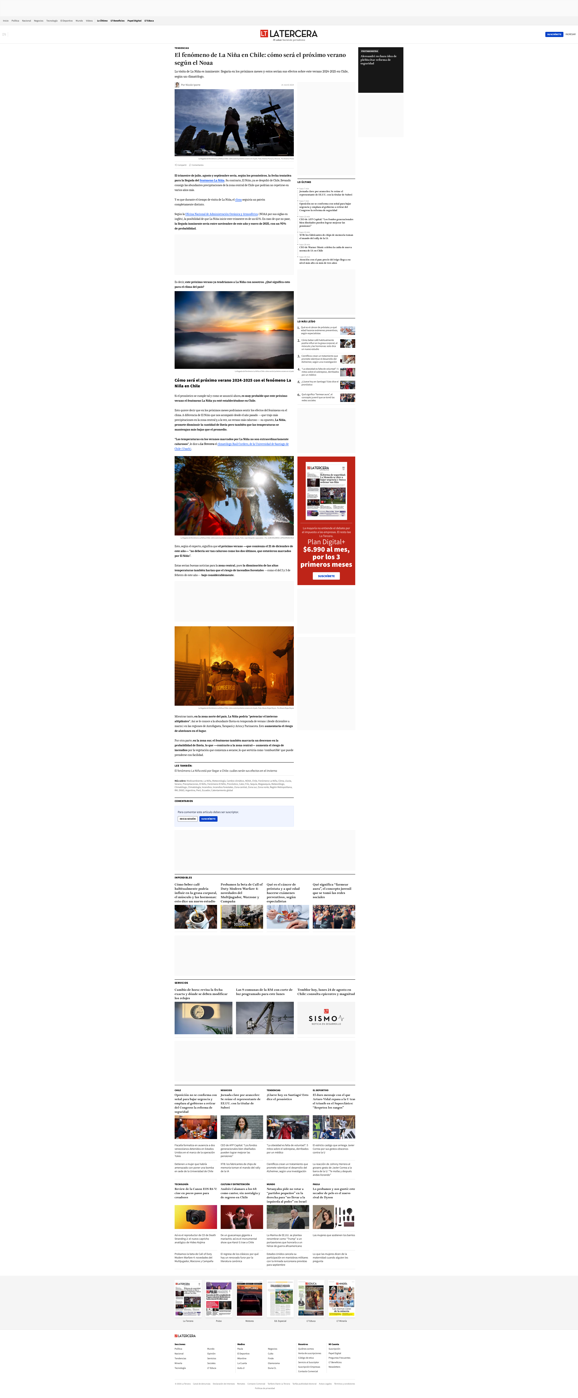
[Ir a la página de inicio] (289, 34)
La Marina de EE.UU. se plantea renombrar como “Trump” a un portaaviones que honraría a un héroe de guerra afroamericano (284, 1240)
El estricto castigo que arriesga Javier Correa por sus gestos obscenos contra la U (333, 1148)
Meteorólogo (277, 784)
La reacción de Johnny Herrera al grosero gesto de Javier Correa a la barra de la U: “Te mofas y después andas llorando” (332, 1169)
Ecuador (206, 790)
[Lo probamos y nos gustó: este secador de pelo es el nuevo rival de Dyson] (334, 1217)
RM (176, 790)
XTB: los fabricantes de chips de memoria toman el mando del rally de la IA (326, 237)
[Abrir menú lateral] (5, 34)
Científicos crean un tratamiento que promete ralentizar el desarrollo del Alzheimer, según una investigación (319, 358)
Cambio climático (235, 780)
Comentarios (198, 165)
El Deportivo (67, 20)
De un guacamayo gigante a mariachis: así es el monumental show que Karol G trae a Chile (239, 1238)
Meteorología (219, 780)
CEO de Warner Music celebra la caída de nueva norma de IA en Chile (325, 249)
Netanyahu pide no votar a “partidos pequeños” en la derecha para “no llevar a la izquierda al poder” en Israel (287, 1195)
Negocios (38, 20)
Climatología (194, 787)
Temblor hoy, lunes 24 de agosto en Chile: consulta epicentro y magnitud (326, 992)
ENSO (181, 790)
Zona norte (263, 787)
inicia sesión (188, 818)
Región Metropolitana (281, 787)
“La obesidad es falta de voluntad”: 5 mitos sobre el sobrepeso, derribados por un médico (320, 371)
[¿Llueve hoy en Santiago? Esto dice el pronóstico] (347, 385)
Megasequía (264, 784)
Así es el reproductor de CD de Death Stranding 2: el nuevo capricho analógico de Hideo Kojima (195, 1238)
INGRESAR (571, 34)
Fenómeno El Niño (216, 784)
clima (238, 199)
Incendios (207, 787)
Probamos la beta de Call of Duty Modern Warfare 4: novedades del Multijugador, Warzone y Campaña (242, 893)
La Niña (207, 780)
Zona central (240, 787)
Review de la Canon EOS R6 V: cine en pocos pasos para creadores (196, 1193)
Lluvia (288, 780)
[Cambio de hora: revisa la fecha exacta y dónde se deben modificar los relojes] (203, 1018)
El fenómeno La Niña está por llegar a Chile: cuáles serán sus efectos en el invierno (226, 771)
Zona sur (252, 787)
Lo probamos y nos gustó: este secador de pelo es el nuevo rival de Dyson (334, 1193)
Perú (198, 790)
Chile (254, 780)
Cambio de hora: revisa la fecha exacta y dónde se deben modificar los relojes (201, 994)
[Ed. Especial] (280, 1316)
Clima (281, 780)
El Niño (202, 784)
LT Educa (149, 20)
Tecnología (51, 20)
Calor (241, 784)
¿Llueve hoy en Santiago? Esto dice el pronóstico (320, 383)
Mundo (79, 20)
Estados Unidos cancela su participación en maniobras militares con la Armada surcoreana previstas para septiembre (287, 1259)
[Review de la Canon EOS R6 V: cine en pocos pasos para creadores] (196, 1217)
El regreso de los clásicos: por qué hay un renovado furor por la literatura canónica (240, 1257)
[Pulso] (218, 1316)
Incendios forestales (223, 787)
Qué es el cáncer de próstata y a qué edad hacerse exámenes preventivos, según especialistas (319, 330)
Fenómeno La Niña (267, 780)
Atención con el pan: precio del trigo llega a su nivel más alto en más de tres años (325, 261)
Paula (316, 1184)
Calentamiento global (222, 790)
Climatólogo (181, 787)
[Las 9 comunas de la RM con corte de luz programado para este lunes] (265, 1018)
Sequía (253, 784)
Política (15, 20)
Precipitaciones (190, 784)
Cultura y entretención (235, 1184)
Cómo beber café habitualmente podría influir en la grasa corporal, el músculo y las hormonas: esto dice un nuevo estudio (319, 345)
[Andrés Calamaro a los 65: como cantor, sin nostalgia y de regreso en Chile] (242, 1217)
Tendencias (182, 48)
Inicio (6, 20)
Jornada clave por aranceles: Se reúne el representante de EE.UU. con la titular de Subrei (325, 193)
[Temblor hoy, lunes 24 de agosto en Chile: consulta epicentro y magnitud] (326, 1018)
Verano (178, 784)
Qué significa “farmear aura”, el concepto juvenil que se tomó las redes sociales (318, 397)
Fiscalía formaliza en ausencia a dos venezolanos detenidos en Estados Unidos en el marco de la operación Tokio (195, 1150)
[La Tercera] (188, 1316)
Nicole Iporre (193, 84)
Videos (89, 20)
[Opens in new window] (249, 1316)
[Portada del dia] (326, 518)
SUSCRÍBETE (326, 576)
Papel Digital (134, 20)
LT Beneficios (117, 20)
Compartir (182, 165)
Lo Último (102, 20)
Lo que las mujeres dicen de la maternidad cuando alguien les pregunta (330, 1257)
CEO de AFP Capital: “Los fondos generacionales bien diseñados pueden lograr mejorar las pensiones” (326, 222)
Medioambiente (195, 780)
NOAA (248, 780)
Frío (247, 784)
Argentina (190, 790)
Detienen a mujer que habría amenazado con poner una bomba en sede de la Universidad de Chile (194, 1167)
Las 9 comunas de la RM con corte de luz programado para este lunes (264, 992)
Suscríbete (209, 818)
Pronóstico (232, 784)
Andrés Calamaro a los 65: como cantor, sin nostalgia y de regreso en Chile (240, 1193)
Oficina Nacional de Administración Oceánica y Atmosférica (221, 214)
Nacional (26, 20)
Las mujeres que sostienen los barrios (334, 1235)
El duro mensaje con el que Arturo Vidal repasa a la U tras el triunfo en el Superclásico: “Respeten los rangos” (334, 1101)
